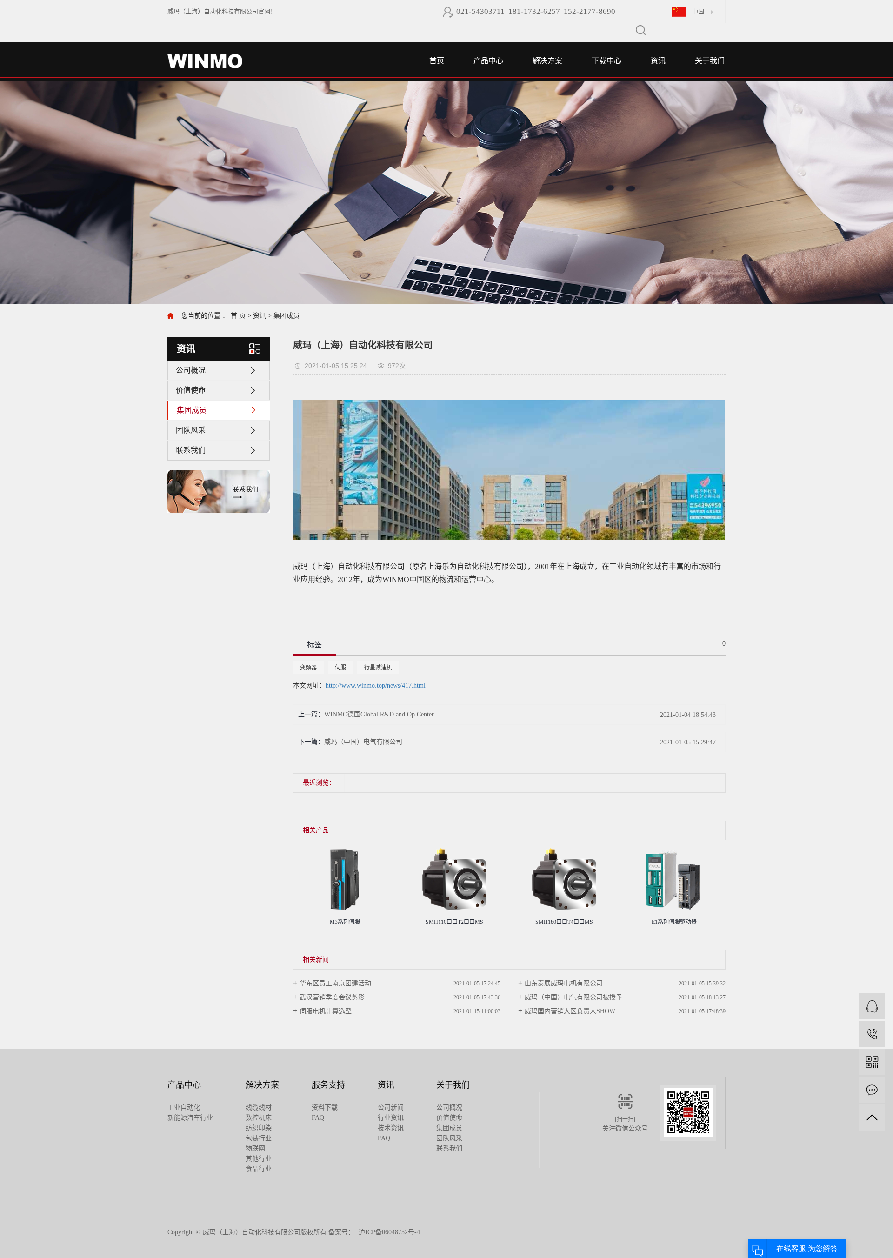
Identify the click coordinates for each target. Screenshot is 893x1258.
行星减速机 (378, 667)
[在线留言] (872, 1090)
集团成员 (286, 315)
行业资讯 (391, 1117)
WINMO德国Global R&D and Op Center (379, 714)
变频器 (308, 667)
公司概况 (191, 370)
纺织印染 (259, 1127)
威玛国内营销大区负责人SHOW (570, 1011)
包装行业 (259, 1138)
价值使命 (191, 390)
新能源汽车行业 (190, 1117)
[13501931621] (872, 1034)
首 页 (238, 315)
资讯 (658, 61)
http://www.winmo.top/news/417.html (376, 685)
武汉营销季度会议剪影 (332, 997)
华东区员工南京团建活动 (335, 983)
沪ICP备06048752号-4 (389, 1232)
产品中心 (488, 61)
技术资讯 (391, 1127)
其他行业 (259, 1158)
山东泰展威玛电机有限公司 (564, 983)
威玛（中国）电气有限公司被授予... (576, 997)
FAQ (318, 1117)
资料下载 (325, 1107)
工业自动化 (183, 1107)
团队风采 (191, 430)
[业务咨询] (872, 1006)
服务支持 (328, 1085)
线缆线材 (259, 1107)
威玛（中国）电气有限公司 (363, 741)
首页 (436, 61)
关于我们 (710, 61)
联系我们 (191, 450)
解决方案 (547, 61)
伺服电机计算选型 (326, 1011)
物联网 (255, 1148)
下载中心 (606, 61)
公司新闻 (391, 1107)
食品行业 (259, 1168)
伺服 (340, 667)
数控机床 (259, 1117)
